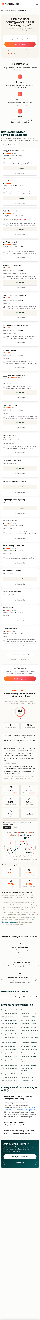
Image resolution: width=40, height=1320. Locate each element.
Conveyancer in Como (27, 1080)
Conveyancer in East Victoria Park (29, 1038)
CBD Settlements (9, 350)
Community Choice (10, 521)
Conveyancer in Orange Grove (28, 1061)
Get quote (20, 168)
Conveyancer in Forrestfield (9, 1034)
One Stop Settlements (11, 628)
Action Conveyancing (11, 211)
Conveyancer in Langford (9, 1023)
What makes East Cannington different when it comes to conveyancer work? (19, 1132)
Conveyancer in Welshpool (9, 1013)
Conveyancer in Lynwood (28, 1023)
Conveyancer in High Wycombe (27, 1069)
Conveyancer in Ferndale (28, 1020)
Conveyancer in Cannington (29, 1013)
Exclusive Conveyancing (12, 592)
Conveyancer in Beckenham (29, 1010)
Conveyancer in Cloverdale (29, 1034)
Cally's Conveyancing (11, 242)
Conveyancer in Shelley (28, 1053)
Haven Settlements (10, 181)
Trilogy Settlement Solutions (13, 151)
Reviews (7, 827)
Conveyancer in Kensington (9, 1065)
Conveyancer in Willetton (8, 1074)
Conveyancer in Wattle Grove (29, 1030)
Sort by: (3, 145)
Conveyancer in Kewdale (8, 1020)
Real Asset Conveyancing (12, 265)
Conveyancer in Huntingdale (29, 1074)
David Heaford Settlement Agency (15, 325)
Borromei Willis (8, 608)
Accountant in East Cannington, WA (14, 997)
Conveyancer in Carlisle (8, 1030)
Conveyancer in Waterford (29, 1049)
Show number (21, 173)
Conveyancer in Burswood (9, 1080)
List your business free (21, 1157)
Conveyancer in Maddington (10, 1037)
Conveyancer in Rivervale (28, 1046)
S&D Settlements (9, 435)
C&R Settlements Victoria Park (14, 481)
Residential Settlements (12, 571)
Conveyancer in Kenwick (8, 1016)
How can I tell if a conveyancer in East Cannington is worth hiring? (18, 1097)
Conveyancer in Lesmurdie (9, 1068)
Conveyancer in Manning (28, 1077)
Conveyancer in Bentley (28, 1016)
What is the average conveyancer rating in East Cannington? (17, 1123)
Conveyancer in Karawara (9, 1060)
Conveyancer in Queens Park (10, 1010)
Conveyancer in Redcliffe (28, 1065)
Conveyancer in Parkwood (29, 1042)
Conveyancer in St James (28, 1027)
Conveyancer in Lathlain (8, 1049)
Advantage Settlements (12, 460)
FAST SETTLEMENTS (10, 405)
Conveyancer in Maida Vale (9, 1077)
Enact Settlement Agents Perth (14, 295)
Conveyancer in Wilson (8, 1027)
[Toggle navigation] (37, 4)
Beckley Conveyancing (16, 375)
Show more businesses (19, 655)
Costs (15, 827)
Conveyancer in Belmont (8, 1053)
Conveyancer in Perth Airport (29, 1056)
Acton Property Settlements (13, 546)
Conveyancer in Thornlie (8, 1042)
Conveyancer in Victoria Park (9, 1056)
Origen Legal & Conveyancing (14, 500)
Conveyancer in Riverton (8, 1046)
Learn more (20, 1162)
